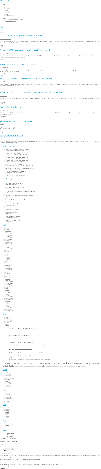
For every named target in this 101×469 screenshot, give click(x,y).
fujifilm (46, 363)
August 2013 (7, 301)
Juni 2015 (7, 275)
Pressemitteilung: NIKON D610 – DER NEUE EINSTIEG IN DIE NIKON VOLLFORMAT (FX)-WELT (26, 78)
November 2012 (8, 309)
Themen (4, 6)
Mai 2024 (7, 232)
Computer (7, 201)
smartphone (39, 366)
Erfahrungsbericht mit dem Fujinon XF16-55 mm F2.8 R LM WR (17, 208)
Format (5, 369)
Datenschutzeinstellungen (8, 449)
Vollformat (71, 366)
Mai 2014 (7, 290)
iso (61, 363)
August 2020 (7, 242)
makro (90, 363)
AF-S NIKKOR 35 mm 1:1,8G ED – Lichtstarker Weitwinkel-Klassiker (19, 64)
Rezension (16, 209)
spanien (47, 366)
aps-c (5, 363)
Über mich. (7, 17)
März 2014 (7, 292)
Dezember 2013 (8, 297)
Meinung (11, 205)
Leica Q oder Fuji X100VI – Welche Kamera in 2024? (23, 149)
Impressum (7, 14)
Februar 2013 (8, 305)
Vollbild (6, 10)
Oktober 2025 (8, 231)
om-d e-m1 (16, 366)
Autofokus (10, 363)
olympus (11, 365)
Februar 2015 (8, 280)
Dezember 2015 (8, 266)
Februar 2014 (8, 294)
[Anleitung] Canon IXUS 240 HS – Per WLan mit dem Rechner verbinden (19, 195)
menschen (93, 363)
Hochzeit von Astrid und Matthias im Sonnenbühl (24, 168)
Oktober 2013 (8, 299)
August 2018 (7, 248)
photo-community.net (9, 424)
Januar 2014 (7, 295)
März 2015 (7, 279)
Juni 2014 (7, 288)
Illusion (6, 318)
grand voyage (50, 363)
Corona (6, 394)
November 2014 (8, 283)
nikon (98, 363)
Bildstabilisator (16, 363)
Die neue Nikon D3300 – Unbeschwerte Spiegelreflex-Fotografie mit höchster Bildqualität (25, 50)
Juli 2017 (7, 253)
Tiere (6, 326)
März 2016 (7, 264)
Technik (6, 197)
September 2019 (8, 244)
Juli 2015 (7, 273)
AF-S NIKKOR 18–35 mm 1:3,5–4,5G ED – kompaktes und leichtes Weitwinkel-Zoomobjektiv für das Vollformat (31, 92)
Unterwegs (7, 8)
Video (68, 366)
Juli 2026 (7, 229)
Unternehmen (9, 53)
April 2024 (7, 233)
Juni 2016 (7, 259)
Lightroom (86, 363)
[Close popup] (0, 446)
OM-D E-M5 (21, 366)
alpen (3, 363)
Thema (4, 390)
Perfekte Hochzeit (9, 436)
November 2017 (8, 251)
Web (14, 205)
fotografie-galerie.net (9, 426)
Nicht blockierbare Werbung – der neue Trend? (14, 203)
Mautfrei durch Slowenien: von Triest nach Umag (14, 183)
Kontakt (4, 11)
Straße (12, 184)
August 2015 (7, 272)
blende (21, 363)
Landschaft (7, 213)
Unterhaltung (8, 398)
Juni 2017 (7, 254)
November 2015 (8, 268)
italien (64, 363)
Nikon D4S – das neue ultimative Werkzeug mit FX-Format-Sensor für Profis (21, 35)
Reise (10, 184)
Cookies (5, 450)
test (60, 366)
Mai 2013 (7, 303)
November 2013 (8, 298)
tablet (58, 366)
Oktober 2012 (8, 310)
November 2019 (8, 243)
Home (4, 4)
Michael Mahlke (8, 165)
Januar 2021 (7, 236)
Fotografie (2, 39)
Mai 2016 (7, 261)
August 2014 (7, 286)
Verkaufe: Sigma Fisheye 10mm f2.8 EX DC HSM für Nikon (16, 121)
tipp (62, 366)
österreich (83, 366)
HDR (54, 363)
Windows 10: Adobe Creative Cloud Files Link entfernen (16, 199)
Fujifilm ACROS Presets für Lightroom (12, 216)
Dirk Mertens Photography (10, 21)
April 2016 (7, 262)
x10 (74, 366)
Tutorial (7, 382)
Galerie (6, 374)
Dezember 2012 (8, 308)
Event (6, 317)
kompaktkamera (75, 363)
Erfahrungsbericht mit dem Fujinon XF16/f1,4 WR (18, 171)
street (49, 366)
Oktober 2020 (8, 239)
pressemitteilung (27, 366)
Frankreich (42, 363)
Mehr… (4, 18)
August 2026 (7, 228)
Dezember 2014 (8, 281)
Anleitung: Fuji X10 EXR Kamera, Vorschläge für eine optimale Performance (20, 191)
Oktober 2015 (8, 269)
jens (6, 171)
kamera (68, 363)
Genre (4, 314)
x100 (76, 366)
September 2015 (8, 270)
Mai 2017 (7, 255)
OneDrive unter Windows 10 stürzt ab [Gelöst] (14, 220)
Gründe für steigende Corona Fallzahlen (16, 174)
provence (32, 366)
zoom (79, 366)
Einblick (6, 184)
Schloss (35, 366)
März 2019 (7, 246)
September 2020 (8, 240)
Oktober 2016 (8, 257)
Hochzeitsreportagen (14, 19)
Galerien (7, 7)
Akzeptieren (3, 468)
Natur (6, 322)
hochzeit (58, 363)
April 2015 (7, 277)
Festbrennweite (30, 363)
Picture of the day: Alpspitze (11, 212)
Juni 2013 (7, 302)
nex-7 (95, 363)
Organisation (8, 397)
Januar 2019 (7, 247)
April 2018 (7, 250)
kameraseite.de (8, 425)
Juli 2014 (7, 287)
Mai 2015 (7, 276)
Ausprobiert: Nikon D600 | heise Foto (10, 107)
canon (25, 363)
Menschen (7, 321)
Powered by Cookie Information (6, 466)
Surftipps (2, 110)
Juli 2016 (7, 258)
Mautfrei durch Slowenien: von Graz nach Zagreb (14, 187)
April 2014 (7, 291)
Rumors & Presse (7, 39)
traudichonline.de (8, 434)
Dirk (10, 335)
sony (43, 366)
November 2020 (8, 238)
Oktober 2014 (8, 284)
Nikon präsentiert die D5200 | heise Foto (11, 135)
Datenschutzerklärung (9, 15)
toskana (65, 366)
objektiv (5, 365)
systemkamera (54, 366)
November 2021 (8, 235)
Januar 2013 (7, 306)
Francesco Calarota (9, 168)
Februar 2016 (8, 265)
